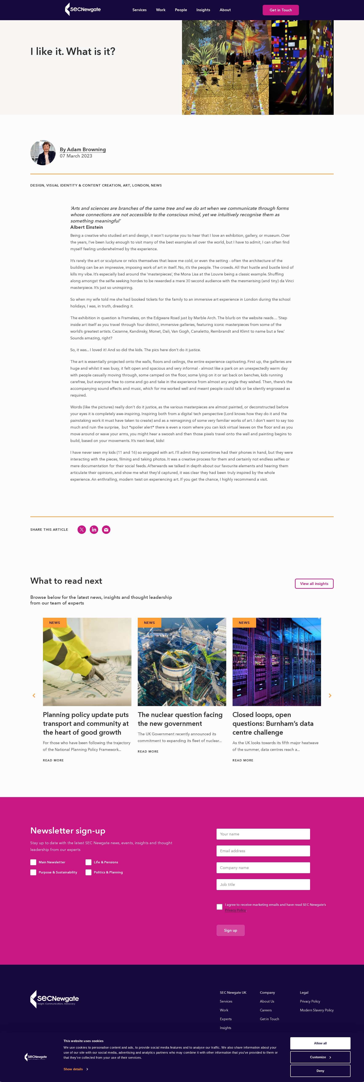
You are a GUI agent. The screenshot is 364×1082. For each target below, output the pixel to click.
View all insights (314, 583)
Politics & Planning (108, 872)
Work (161, 10)
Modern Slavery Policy (317, 1010)
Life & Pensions (106, 862)
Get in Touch (281, 10)
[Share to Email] (106, 529)
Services (139, 10)
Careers (266, 1010)
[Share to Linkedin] (94, 529)
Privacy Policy (235, 910)
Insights (203, 10)
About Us (267, 1001)
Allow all (320, 1043)
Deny (320, 1071)
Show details (73, 1069)
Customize (318, 1057)
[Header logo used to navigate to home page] (83, 9)
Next (330, 695)
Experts (226, 1019)
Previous (33, 695)
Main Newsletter (52, 862)
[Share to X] (82, 529)
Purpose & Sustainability (58, 872)
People (181, 10)
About (225, 10)
